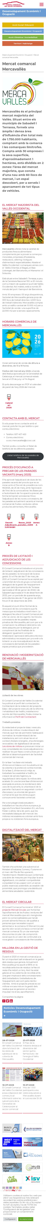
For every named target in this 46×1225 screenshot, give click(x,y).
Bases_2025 (25, 522)
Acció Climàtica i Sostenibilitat (23, 37)
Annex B (9, 544)
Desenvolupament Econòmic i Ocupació (23, 31)
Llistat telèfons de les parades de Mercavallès (23, 456)
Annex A (36, 523)
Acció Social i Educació (23, 25)
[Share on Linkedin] (11, 1000)
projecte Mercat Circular (14, 910)
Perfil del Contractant (25, 717)
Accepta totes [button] (26, 1219)
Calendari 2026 (9, 405)
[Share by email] (14, 1000)
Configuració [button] (10, 1219)
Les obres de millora (12, 746)
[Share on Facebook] (3, 1000)
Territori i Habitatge (23, 43)
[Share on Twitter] (7, 1000)
